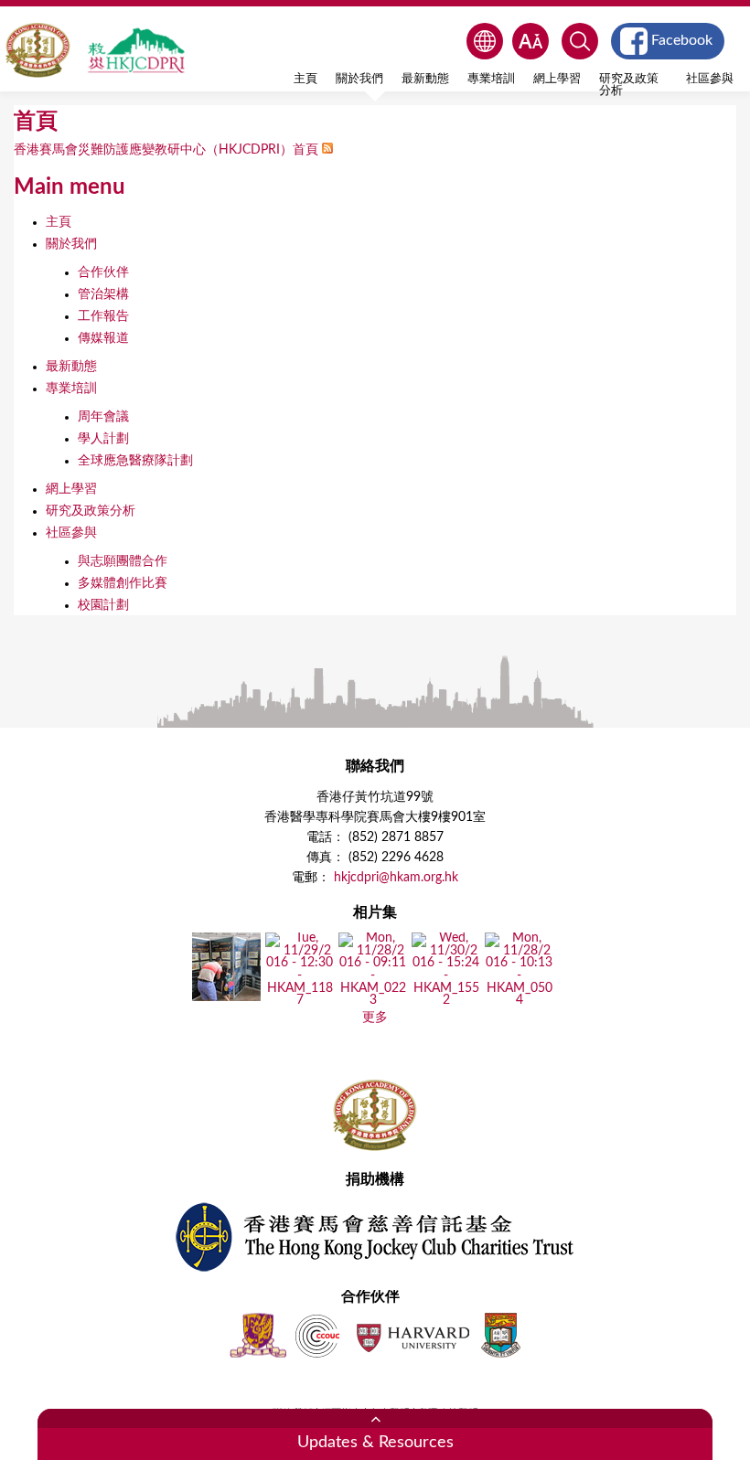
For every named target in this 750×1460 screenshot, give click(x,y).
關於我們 (359, 78)
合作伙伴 (103, 272)
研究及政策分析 (629, 84)
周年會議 (103, 416)
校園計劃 (103, 605)
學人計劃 (103, 438)
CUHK (258, 1335)
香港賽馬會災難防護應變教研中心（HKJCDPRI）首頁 (166, 150)
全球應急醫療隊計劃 (135, 460)
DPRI (136, 50)
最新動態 (425, 78)
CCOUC (317, 1335)
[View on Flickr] (226, 994)
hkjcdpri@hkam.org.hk (396, 877)
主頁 (305, 78)
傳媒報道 (103, 338)
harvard (411, 1335)
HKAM (37, 50)
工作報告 (103, 316)
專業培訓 (491, 78)
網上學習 (557, 78)
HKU (500, 1335)
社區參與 (710, 78)
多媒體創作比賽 (122, 583)
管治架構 (103, 294)
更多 (375, 1017)
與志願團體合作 (122, 561)
